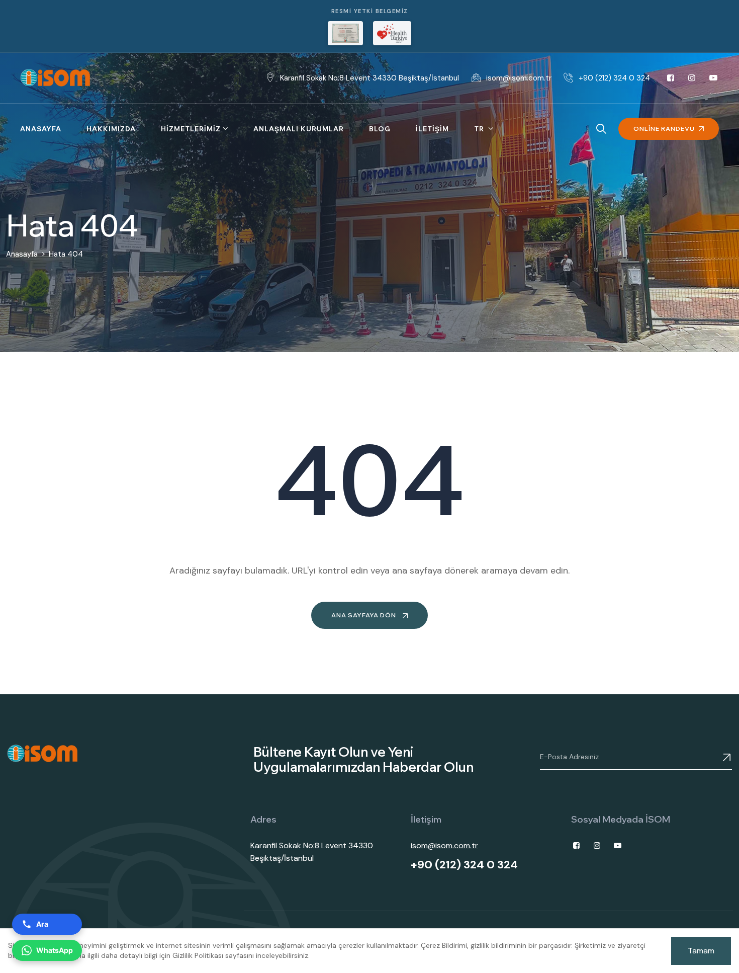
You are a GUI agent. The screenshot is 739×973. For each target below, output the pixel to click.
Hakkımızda (111, 129)
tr (480, 129)
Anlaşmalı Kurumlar (298, 129)
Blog (380, 129)
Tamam (701, 950)
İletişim (432, 129)
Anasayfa (40, 129)
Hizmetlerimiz (191, 129)
